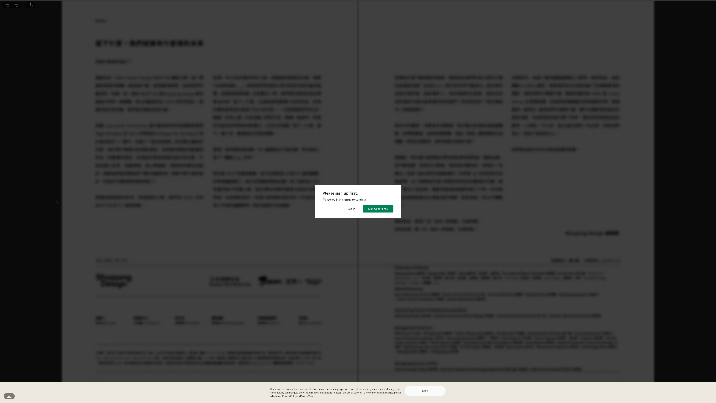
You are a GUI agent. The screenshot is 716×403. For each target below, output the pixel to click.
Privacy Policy (289, 396)
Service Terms (307, 396)
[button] (7, 5)
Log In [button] (351, 208)
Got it (425, 391)
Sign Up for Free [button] (378, 208)
